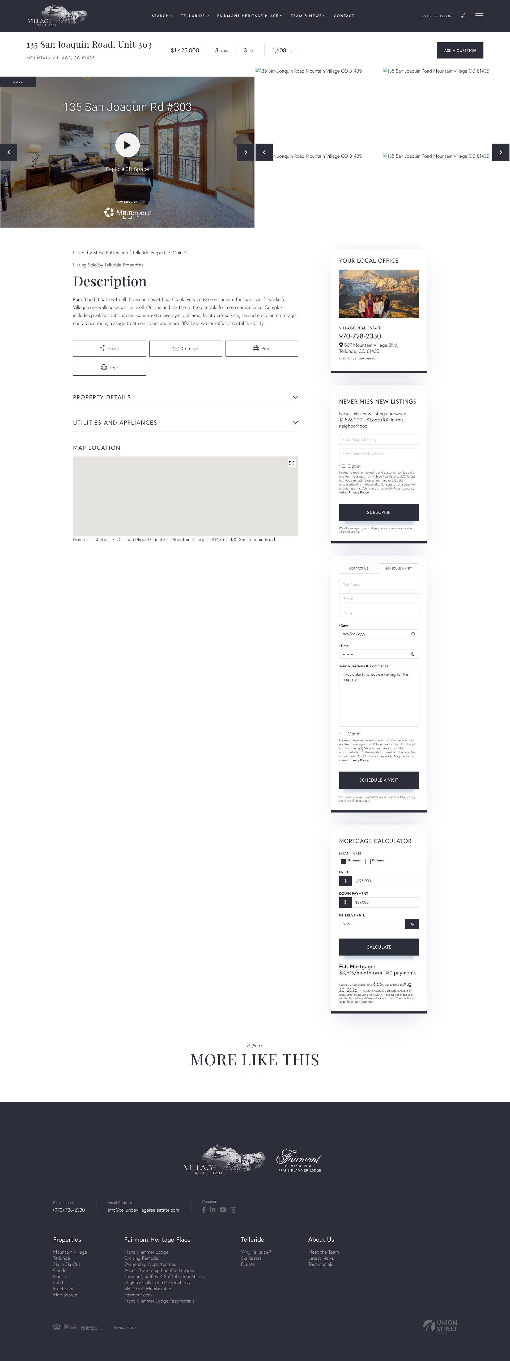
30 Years (354, 859)
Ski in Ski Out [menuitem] (66, 1264)
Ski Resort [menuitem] (251, 1258)
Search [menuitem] (160, 16)
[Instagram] (233, 1210)
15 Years (378, 859)
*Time (344, 645)
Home (79, 539)
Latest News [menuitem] (321, 1258)
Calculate (379, 947)
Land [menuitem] (58, 1282)
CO (116, 539)
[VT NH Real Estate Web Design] (440, 1327)
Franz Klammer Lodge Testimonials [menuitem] (159, 1301)
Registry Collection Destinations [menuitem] (157, 1282)
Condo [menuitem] (60, 1270)
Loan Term (350, 853)
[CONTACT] (460, 50)
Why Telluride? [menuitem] (256, 1252)
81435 (218, 539)
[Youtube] (223, 1210)
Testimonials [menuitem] (320, 1264)
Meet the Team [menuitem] (323, 1252)
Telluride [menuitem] (193, 16)
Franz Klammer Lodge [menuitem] (146, 1252)
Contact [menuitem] (344, 16)
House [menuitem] (59, 1276)
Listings (99, 539)
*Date (344, 625)
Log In (446, 16)
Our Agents (367, 358)
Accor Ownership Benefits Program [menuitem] (160, 1270)
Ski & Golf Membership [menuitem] (147, 1288)
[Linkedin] (212, 1210)
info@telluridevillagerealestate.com (143, 1210)
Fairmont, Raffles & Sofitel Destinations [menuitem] (164, 1276)
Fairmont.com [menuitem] (138, 1295)
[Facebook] (204, 1210)
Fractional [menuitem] (63, 1288)
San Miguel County (145, 539)
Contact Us (347, 358)
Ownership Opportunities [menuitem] (150, 1264)
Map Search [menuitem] (65, 1295)
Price (344, 872)
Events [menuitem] (248, 1264)
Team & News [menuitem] (306, 16)
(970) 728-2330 (69, 1210)
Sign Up (425, 16)
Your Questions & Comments (363, 666)
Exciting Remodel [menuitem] (141, 1258)
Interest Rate (352, 915)
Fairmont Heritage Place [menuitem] (248, 16)
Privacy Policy (358, 493)
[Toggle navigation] (479, 15)
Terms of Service (353, 800)
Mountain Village (188, 539)
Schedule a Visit (398, 569)
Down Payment (353, 893)
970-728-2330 (360, 336)
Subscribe (379, 512)
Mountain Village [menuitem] (70, 1252)
